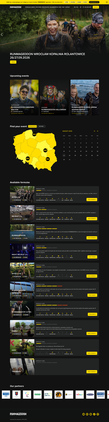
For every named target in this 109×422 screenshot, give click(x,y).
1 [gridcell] (97, 139)
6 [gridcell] (86, 143)
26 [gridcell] (64, 139)
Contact (67, 7)
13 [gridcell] (86, 147)
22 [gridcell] (97, 151)
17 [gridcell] (69, 151)
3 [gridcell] (69, 143)
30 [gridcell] (86, 139)
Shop (60, 7)
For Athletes (45, 7)
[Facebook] (87, 414)
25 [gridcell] (75, 155)
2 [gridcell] (80, 159)
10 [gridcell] (69, 147)
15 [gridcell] (97, 147)
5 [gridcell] (80, 143)
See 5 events (92, 333)
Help (63, 7)
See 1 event (92, 257)
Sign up (96, 7)
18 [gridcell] (75, 151)
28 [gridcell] (75, 139)
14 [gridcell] (91, 147)
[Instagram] (90, 414)
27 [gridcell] (69, 139)
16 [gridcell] (64, 151)
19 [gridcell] (80, 151)
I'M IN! (13, 62)
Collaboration (54, 7)
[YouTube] (83, 414)
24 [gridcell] (69, 155)
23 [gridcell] (64, 155)
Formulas (28, 7)
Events (33, 7)
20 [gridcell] (86, 151)
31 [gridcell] (91, 139)
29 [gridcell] (80, 139)
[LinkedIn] (98, 414)
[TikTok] (94, 414)
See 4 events (92, 199)
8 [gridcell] (97, 143)
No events (92, 314)
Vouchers (38, 7)
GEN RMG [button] (41, 126)
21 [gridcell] (91, 151)
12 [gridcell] (80, 147)
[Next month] (97, 131)
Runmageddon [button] (32, 126)
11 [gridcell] (75, 147)
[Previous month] (94, 131)
